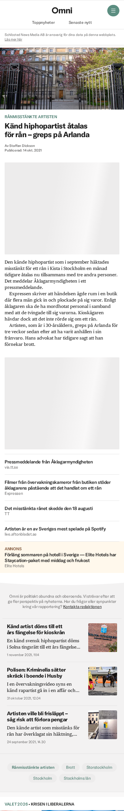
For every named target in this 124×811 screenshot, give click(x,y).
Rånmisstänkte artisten (31, 116)
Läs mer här (13, 39)
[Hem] (62, 10)
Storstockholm (99, 767)
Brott (70, 767)
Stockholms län (77, 778)
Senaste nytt (80, 22)
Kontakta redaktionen (82, 606)
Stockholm (42, 778)
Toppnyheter (43, 22)
